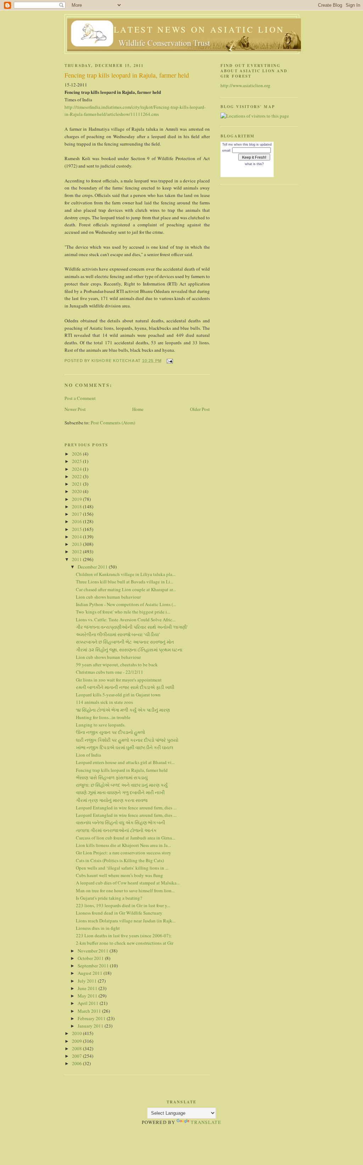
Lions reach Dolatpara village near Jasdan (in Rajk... (125, 920)
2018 (77, 506)
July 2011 (88, 981)
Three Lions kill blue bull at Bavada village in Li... (124, 581)
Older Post (200, 409)
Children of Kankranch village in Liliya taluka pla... (125, 574)
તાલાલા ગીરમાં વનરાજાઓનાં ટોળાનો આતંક (116, 830)
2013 (77, 544)
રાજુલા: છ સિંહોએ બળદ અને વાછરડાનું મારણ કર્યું (122, 785)
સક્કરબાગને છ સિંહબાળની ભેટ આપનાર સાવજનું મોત (125, 642)
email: (226, 150)
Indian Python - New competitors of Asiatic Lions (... (126, 604)
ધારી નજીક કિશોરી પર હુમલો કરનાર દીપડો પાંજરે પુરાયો (127, 740)
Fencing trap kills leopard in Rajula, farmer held (122, 770)
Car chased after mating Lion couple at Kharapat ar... (126, 589)
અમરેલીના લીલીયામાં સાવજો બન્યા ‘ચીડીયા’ (118, 634)
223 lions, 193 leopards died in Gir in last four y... (123, 905)
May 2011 (88, 995)
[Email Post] (169, 360)
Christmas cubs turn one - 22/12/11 (109, 672)
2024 (77, 469)
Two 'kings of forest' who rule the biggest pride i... (123, 612)
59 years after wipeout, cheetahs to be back (117, 664)
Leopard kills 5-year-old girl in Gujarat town (118, 694)
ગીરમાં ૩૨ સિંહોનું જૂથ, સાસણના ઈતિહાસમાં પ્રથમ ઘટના (129, 649)
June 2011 (88, 988)
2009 (77, 1041)
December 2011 (93, 567)
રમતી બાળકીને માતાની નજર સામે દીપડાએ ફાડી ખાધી (125, 687)
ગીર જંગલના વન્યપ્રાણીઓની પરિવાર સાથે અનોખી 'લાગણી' (132, 627)
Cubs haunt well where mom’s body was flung (119, 875)
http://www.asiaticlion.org (245, 85)
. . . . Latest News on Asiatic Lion (184, 29)
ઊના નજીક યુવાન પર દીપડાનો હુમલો (110, 732)
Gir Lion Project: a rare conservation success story (123, 852)
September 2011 (94, 965)
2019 (77, 499)
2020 (77, 491)
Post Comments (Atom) (113, 422)
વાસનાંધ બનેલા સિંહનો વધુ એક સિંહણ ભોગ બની (120, 822)
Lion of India (88, 755)
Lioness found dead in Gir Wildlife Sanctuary (119, 913)
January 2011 (91, 1026)
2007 (77, 1056)
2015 (77, 529)
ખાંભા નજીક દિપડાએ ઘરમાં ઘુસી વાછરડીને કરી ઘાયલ (124, 747)
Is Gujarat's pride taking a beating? (109, 898)
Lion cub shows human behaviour (108, 597)
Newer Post (75, 409)
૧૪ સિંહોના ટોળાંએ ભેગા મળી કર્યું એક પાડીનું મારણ (123, 710)
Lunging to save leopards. (100, 725)
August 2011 (91, 973)
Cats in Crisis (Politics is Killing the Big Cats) (120, 860)
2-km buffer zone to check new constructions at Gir (124, 943)
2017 (77, 514)
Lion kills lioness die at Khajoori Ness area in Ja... (123, 845)
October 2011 (91, 958)
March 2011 (90, 1011)
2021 (77, 484)
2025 (77, 461)
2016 (77, 521)
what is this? (254, 164)
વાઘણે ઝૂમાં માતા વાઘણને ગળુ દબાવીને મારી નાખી (120, 792)
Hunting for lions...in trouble (103, 717)
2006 (77, 1063)
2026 (77, 454)
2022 (77, 476)
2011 (77, 559)
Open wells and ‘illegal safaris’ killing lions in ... (122, 868)
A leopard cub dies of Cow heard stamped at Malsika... (128, 883)
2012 (77, 551)
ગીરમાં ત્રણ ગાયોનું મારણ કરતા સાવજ (111, 800)
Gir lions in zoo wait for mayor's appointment (119, 680)
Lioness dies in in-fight (98, 928)
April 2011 (89, 1003)
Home (138, 409)
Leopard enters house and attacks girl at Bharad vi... (125, 762)
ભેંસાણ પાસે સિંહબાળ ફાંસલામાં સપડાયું (112, 777)
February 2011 (92, 1018)
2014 (77, 536)
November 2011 (94, 951)
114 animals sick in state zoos (104, 702)
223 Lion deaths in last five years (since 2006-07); (124, 935)
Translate (206, 1122)
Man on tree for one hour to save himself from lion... (125, 890)
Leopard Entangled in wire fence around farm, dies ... (126, 807)
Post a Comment (80, 398)
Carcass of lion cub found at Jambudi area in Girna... (125, 838)
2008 (77, 1048)
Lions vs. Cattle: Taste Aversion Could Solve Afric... (125, 619)
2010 (77, 1033)
